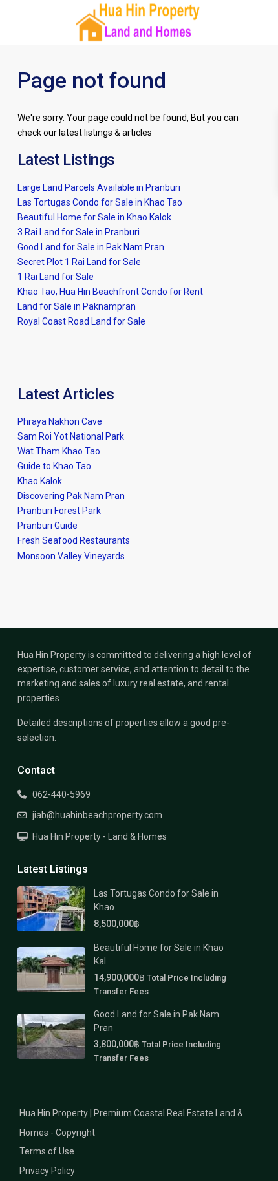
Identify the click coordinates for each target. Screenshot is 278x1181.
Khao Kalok (39, 481)
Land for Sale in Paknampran (76, 306)
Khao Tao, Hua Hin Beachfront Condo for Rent (110, 291)
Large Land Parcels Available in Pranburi (98, 187)
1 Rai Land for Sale (55, 276)
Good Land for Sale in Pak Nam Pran (90, 247)
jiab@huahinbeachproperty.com (97, 815)
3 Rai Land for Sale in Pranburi (78, 232)
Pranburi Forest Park (59, 510)
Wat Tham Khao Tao (58, 451)
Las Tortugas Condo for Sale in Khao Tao (99, 202)
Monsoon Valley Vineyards (71, 556)
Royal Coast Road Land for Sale (81, 321)
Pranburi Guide (47, 525)
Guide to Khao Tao (54, 466)
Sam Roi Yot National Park (70, 436)
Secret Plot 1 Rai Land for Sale (79, 262)
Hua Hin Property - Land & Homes (99, 836)
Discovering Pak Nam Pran (71, 496)
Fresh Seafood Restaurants (73, 540)
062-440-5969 (61, 794)
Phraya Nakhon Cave (59, 421)
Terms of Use (46, 1151)
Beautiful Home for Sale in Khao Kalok (94, 217)
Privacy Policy (47, 1170)
